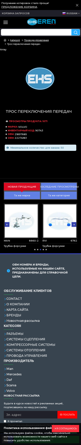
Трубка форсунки (15, 245)
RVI (44, 240)
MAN (7, 240)
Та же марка (22, 195)
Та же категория (59, 195)
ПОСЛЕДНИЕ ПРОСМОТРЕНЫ (59, 186)
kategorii (15, 40)
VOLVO (22, 126)
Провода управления (36, 40)
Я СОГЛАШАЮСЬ (67, 428)
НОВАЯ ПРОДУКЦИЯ (22, 186)
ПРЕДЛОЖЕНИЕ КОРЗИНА (19, 6)
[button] (7, 224)
